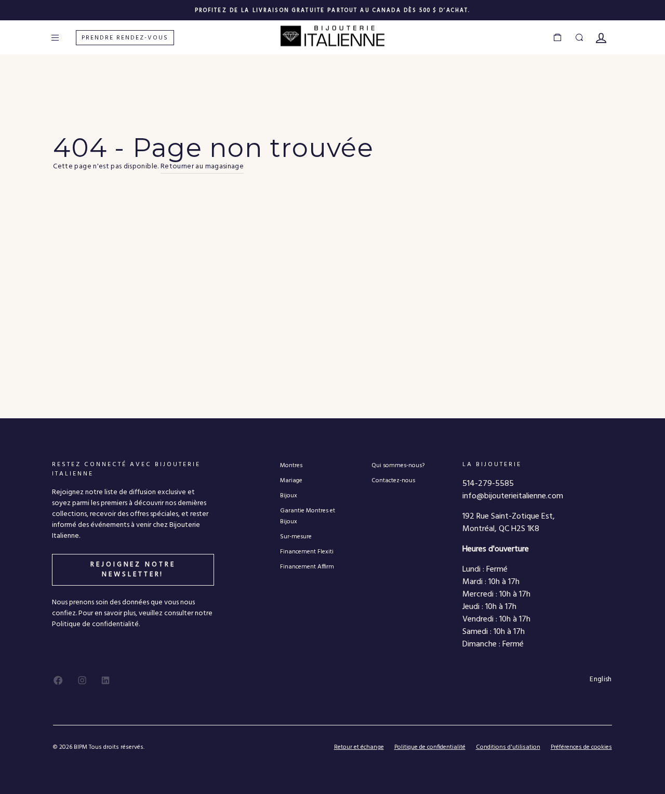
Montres (291, 465)
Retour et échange (359, 747)
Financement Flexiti (307, 552)
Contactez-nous (393, 480)
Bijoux (288, 495)
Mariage (291, 480)
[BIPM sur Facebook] (58, 680)
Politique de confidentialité (430, 747)
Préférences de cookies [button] (581, 747)
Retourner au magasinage (202, 167)
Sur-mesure (296, 536)
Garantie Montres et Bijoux (307, 516)
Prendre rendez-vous (125, 38)
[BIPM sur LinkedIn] (105, 680)
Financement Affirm (307, 567)
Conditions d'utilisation (508, 747)
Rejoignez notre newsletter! (133, 569)
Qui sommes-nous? (397, 465)
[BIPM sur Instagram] (82, 680)
